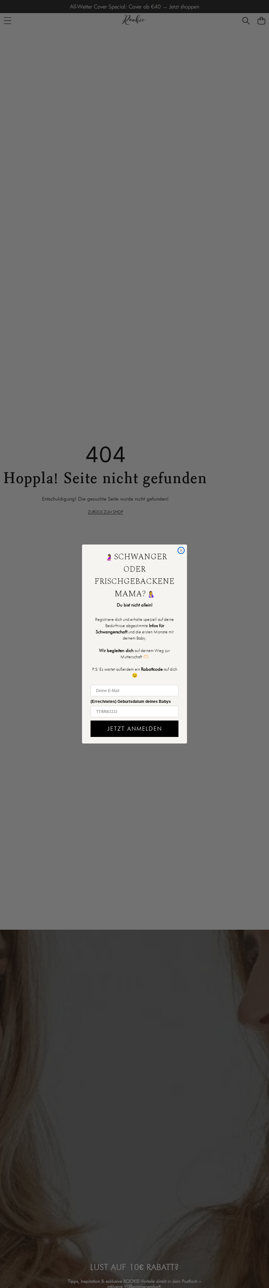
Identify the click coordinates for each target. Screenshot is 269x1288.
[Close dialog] (181, 550)
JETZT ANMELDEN (134, 728)
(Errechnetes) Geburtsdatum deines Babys (131, 701)
